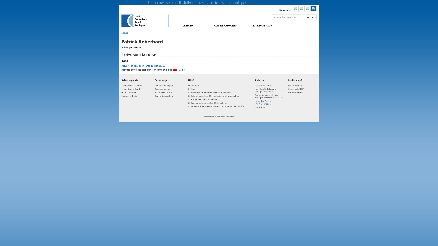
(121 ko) (181, 69)
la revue (262, 25)
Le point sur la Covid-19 (132, 89)
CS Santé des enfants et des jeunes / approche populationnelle (216, 106)
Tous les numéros (162, 89)
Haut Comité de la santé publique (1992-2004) (265, 90)
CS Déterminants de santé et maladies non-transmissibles (213, 96)
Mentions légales (295, 92)
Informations (260, 107)
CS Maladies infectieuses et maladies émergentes (209, 92)
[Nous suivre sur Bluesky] (302, 8)
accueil (124, 32)
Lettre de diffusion (263, 102)
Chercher (309, 17)
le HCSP (188, 25)
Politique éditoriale (163, 92)
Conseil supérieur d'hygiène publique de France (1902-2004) (268, 96)
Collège (191, 89)
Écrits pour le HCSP (132, 47)
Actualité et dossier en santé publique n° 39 (143, 65)
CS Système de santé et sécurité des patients (207, 103)
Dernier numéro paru (164, 85)
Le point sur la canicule (131, 85)
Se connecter (295, 85)
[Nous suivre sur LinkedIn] (296, 8)
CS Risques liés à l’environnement (202, 99)
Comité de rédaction (164, 96)
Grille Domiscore (128, 92)
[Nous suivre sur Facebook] (308, 8)
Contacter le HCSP (296, 89)
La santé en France (263, 85)
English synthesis (129, 96)
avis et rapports (225, 25)
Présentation (193, 85)
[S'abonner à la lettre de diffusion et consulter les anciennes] (314, 8)
